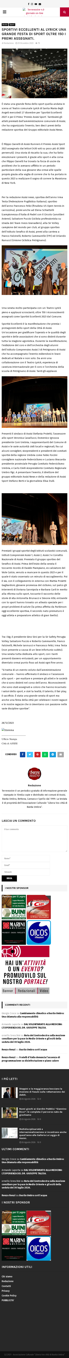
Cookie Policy (9, 1295)
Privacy (6, 1290)
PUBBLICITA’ (8, 1300)
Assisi (5, 25)
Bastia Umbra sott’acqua (33, 1049)
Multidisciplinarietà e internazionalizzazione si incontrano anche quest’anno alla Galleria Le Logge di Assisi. (42, 1134)
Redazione (9, 43)
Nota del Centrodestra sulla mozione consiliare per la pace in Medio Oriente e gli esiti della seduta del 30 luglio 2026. (33, 1038)
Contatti (6, 1286)
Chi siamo (7, 1276)
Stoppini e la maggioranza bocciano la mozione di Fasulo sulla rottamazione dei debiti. (42, 1091)
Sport (12, 25)
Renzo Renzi (8, 1049)
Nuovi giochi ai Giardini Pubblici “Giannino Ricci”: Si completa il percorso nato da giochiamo (42, 1111)
